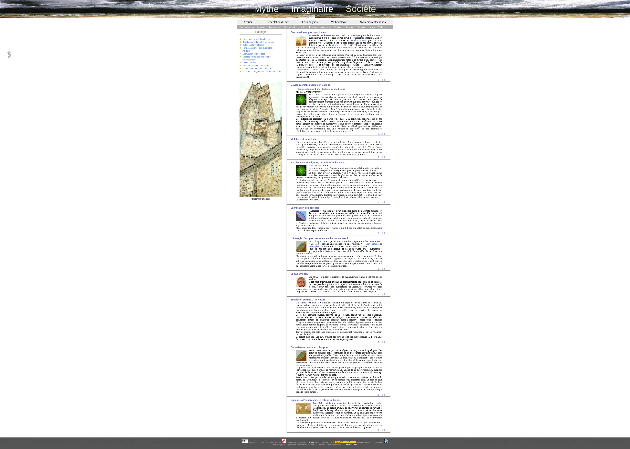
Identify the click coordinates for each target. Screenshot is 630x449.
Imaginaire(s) (275, 27)
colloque (317, 241)
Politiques (350, 27)
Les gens (313, 27)
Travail (372, 27)
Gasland (336, 45)
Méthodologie (339, 22)
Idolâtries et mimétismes (253, 45)
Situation (362, 27)
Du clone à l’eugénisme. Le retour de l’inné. (261, 71)
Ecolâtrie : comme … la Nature (256, 66)
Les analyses (310, 22)
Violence (382, 27)
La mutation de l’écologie (253, 54)
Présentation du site (277, 22)
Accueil (248, 22)
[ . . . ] (382, 80)
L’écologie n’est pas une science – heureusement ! (319, 238)
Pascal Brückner (358, 40)
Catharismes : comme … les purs (257, 69)
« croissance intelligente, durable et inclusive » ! (318, 162)
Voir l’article (372, 244)
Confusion (261, 27)
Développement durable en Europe (258, 42)
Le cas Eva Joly (249, 63)
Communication (247, 27)
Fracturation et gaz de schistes (256, 39)
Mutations (338, 27)
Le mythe (302, 27)
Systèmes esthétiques (373, 22)
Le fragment (289, 27)
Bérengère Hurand (318, 246)
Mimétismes (326, 27)
